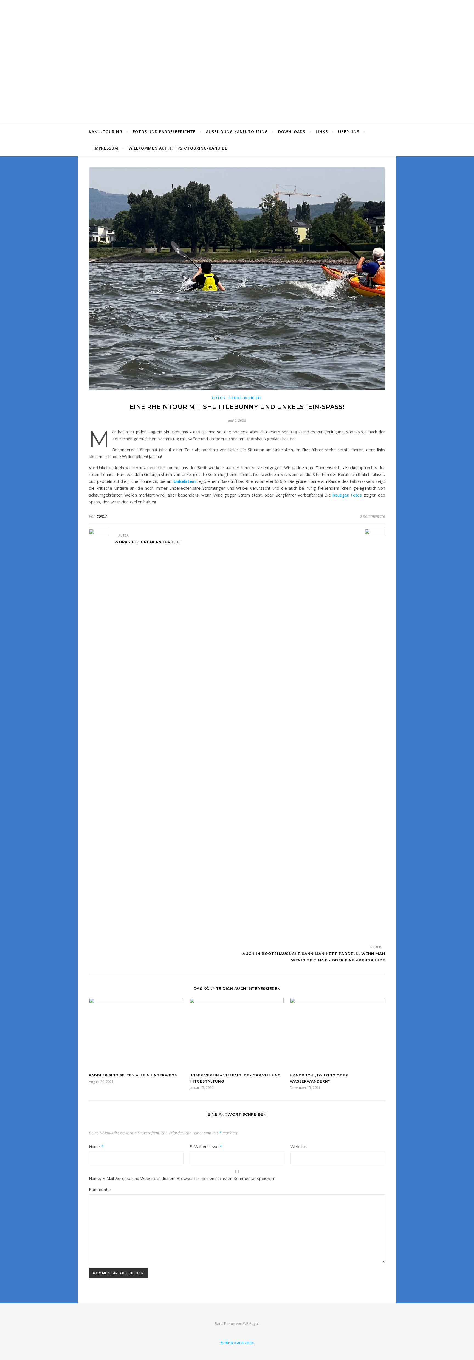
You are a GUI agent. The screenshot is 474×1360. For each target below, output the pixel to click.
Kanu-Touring (105, 131)
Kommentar (100, 1189)
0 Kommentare (372, 516)
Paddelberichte (245, 398)
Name (96, 1146)
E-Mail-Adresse (206, 1146)
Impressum (106, 148)
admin (102, 516)
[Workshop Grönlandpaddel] (99, 735)
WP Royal (251, 1323)
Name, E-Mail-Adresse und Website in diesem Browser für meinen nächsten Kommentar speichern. (182, 1178)
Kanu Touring (237, 58)
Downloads (291, 131)
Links (322, 131)
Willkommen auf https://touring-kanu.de (178, 148)
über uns (348, 131)
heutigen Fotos (347, 495)
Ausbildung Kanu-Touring (237, 131)
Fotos (219, 398)
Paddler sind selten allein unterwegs (133, 1075)
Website (298, 1146)
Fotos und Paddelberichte (164, 131)
